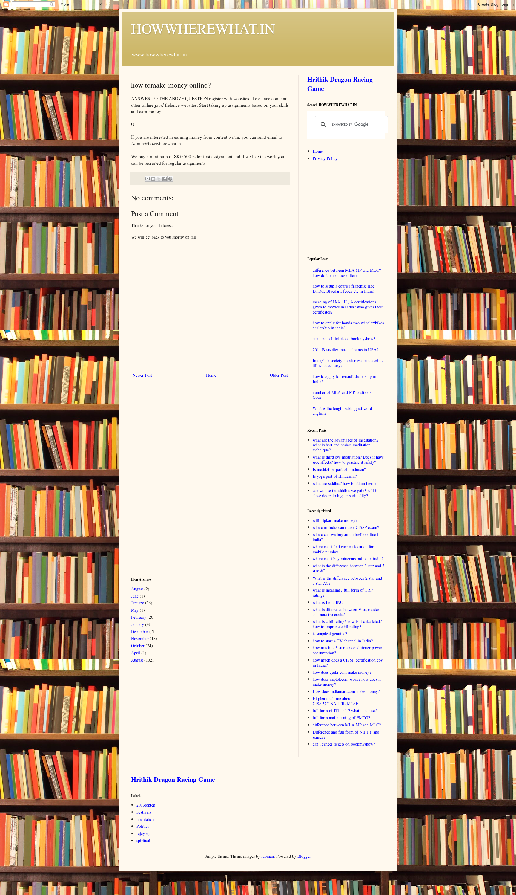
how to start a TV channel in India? (343, 641)
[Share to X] (159, 179)
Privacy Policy (325, 158)
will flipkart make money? (335, 520)
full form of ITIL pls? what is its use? (345, 710)
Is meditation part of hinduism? (339, 469)
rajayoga (143, 833)
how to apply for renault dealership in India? (344, 378)
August (137, 589)
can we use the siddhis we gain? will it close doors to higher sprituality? (345, 493)
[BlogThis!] (153, 179)
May (135, 610)
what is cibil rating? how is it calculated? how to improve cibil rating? (347, 623)
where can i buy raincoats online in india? (348, 558)
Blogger (304, 856)
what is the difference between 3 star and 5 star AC (348, 568)
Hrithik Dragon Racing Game (340, 83)
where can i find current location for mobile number (343, 549)
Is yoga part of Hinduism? (335, 476)
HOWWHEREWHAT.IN (203, 28)
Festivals (143, 812)
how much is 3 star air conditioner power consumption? (347, 650)
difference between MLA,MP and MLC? (347, 725)
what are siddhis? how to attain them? (344, 483)
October (138, 645)
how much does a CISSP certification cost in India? (348, 662)
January (137, 603)
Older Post (279, 375)
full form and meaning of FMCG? (341, 717)
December (139, 631)
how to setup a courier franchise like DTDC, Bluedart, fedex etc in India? (343, 288)
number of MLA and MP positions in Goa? (344, 395)
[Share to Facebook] (165, 179)
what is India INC (328, 602)
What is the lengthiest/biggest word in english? (345, 410)
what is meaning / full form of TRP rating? (343, 592)
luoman (267, 856)
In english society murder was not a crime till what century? (348, 363)
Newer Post (142, 375)
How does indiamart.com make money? (346, 691)
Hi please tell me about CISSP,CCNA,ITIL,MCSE (335, 701)
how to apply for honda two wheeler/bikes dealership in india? (348, 325)
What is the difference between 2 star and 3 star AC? (347, 580)
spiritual (143, 840)
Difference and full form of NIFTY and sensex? (346, 734)
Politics (142, 826)
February (138, 617)
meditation (145, 819)
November (140, 638)
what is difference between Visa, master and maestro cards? (346, 612)
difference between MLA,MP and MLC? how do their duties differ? (347, 272)
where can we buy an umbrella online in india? (346, 536)
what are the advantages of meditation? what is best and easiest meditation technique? (345, 445)
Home (211, 375)
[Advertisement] (176, 476)
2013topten (145, 805)
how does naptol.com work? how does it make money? (347, 681)
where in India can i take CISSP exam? (346, 527)
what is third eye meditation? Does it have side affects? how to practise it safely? (348, 459)
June (135, 596)
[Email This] (147, 179)
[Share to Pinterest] (170, 179)
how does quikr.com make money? (342, 672)
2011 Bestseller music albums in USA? (345, 349)
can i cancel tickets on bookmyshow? (344, 338)
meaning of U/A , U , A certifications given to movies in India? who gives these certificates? (348, 307)
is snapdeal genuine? (330, 633)
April (135, 653)
